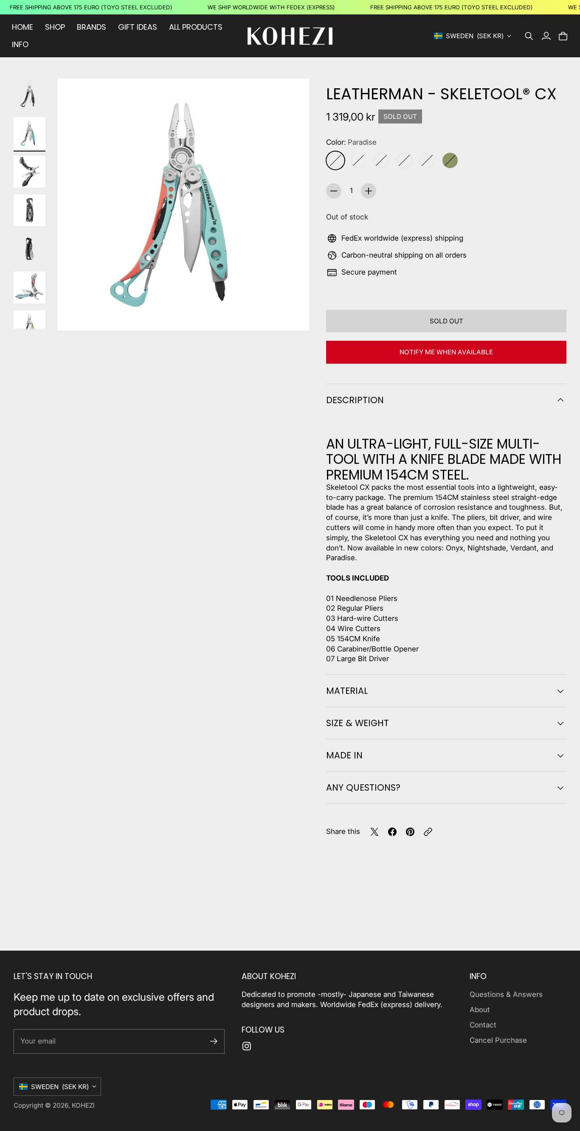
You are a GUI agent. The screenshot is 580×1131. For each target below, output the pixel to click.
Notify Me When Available (446, 352)
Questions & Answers (506, 994)
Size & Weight (357, 723)
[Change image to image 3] (29, 172)
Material (347, 691)
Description (355, 400)
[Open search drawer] (529, 36)
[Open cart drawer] (563, 36)
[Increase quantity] (368, 191)
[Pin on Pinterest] (410, 831)
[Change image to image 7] (29, 326)
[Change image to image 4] (29, 210)
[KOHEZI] (290, 36)
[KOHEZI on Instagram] (247, 1046)
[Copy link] (428, 831)
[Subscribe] (214, 1041)
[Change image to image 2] (29, 133)
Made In (344, 755)
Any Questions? (363, 787)
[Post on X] (374, 831)
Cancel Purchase (498, 1040)
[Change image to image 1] (29, 94)
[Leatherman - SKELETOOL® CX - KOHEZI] (183, 204)
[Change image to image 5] (29, 249)
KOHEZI (83, 1105)
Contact (483, 1025)
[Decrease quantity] (333, 191)
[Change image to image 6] (29, 287)
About (480, 1009)
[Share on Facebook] (392, 831)
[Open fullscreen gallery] (293, 314)
